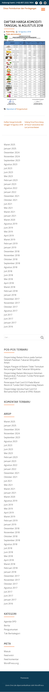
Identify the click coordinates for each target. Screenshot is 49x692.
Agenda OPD (10, 621)
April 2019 (9, 235)
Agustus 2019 (10, 223)
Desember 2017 (11, 298)
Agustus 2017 (10, 310)
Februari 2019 (11, 243)
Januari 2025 (10, 148)
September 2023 (12, 160)
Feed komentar (11, 659)
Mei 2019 (8, 231)
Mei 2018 (8, 279)
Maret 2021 (9, 211)
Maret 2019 (9, 239)
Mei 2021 (8, 207)
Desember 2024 (11, 152)
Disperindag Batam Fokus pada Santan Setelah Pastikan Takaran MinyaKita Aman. (23, 360)
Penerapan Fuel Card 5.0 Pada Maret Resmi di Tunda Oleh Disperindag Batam (24, 383)
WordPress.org (11, 663)
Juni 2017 (8, 318)
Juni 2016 (8, 326)
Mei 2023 (8, 176)
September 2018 (12, 263)
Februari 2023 (11, 180)
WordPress (39, 685)
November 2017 (12, 302)
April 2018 (9, 283)
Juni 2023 (8, 172)
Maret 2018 (9, 287)
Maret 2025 (9, 144)
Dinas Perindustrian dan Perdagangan (19, 8)
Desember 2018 (11, 251)
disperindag (10, 31)
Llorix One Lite (11, 685)
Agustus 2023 (10, 164)
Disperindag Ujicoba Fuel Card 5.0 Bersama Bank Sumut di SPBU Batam (22, 390)
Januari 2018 (10, 294)
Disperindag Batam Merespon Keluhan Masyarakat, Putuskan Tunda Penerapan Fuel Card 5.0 (24, 376)
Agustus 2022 (10, 188)
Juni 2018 (8, 275)
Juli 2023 (8, 168)
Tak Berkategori (12, 633)
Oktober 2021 (10, 200)
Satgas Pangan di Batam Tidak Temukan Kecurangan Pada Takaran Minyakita (24, 368)
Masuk (7, 651)
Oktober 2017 (10, 306)
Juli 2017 (8, 314)
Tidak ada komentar (13, 34)
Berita (7, 625)
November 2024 (12, 156)
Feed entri (9, 655)
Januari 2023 (10, 184)
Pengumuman (21, 109)
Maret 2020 (9, 219)
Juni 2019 (8, 227)
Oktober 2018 (10, 259)
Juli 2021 (8, 203)
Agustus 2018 (10, 267)
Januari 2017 (10, 322)
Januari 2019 (10, 247)
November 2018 (12, 255)
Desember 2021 (11, 196)
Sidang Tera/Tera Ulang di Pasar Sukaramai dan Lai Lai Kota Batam (34, 124)
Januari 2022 (10, 192)
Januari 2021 (10, 215)
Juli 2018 (8, 271)
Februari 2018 (11, 291)
